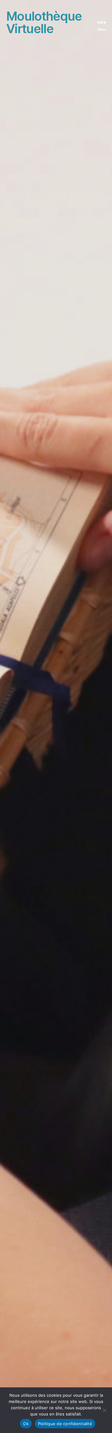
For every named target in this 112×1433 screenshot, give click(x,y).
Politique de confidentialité (65, 1423)
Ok (26, 1423)
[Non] (104, 1410)
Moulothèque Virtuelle (44, 22)
